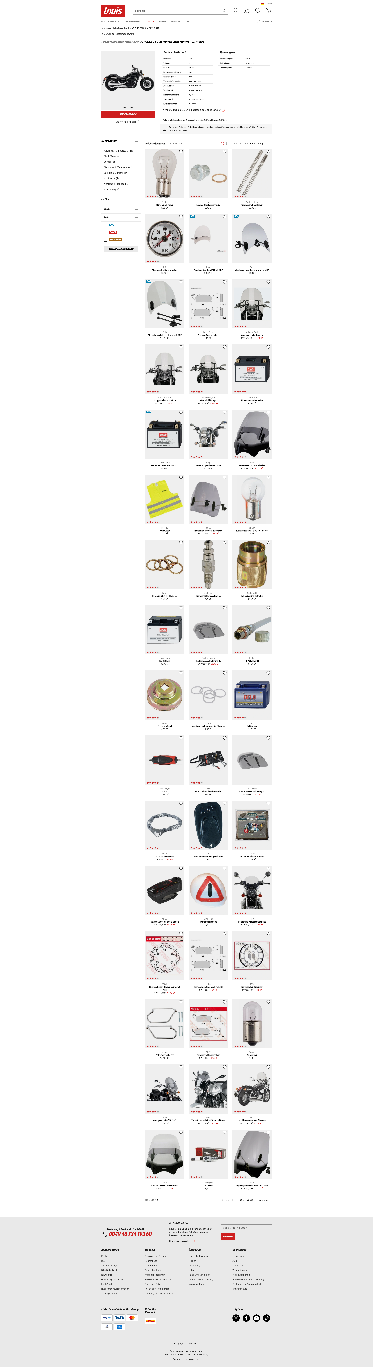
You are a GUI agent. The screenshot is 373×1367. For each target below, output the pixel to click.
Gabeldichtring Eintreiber (252, 596)
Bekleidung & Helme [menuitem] (110, 21)
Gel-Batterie (164, 661)
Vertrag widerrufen (110, 1293)
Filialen (192, 1260)
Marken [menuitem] (162, 21)
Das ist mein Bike (128, 114)
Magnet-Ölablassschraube (208, 205)
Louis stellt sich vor (199, 1256)
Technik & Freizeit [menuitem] (133, 21)
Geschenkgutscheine (112, 1279)
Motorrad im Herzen (155, 1274)
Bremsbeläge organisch (208, 335)
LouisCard (106, 1284)
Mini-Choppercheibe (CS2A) (208, 465)
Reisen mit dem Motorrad (158, 1279)
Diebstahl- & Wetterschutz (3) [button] (118, 167)
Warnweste (165, 531)
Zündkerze (208, 1185)
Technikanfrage (109, 1265)
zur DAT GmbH (222, 120)
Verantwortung (196, 1284)
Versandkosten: (171, 1355)
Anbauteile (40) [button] (111, 189)
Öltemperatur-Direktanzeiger (164, 270)
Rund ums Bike (152, 1284)
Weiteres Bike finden (126, 121)
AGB (234, 1260)
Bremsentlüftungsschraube (208, 596)
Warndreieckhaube (208, 922)
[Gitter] (222, 143)
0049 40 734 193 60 (130, 1234)
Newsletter (106, 1274)
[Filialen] (236, 11)
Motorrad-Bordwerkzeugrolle (208, 791)
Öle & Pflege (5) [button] (111, 156)
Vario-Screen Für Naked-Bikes (252, 465)
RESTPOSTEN (115, 239)
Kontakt (105, 1256)
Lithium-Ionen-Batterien (252, 400)
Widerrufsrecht (239, 1270)
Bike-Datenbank (109, 1270)
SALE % (113, 232)
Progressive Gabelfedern (252, 205)
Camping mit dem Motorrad (159, 1293)
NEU (112, 225)
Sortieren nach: (242, 143)
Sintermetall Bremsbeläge (208, 1055)
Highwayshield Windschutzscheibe (252, 1185)
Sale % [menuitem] (150, 21)
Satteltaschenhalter (165, 1055)
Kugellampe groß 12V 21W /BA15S (252, 531)
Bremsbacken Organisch (252, 987)
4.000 (164, 791)
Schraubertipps (153, 1270)
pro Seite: (174, 143)
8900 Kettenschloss (165, 856)
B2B (103, 1260)
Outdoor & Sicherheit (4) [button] (116, 172)
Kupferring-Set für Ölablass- (164, 596)
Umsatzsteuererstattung (201, 1279)
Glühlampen (252, 1055)
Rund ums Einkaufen (199, 1274)
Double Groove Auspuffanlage (252, 1120)
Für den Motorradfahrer (157, 1288)
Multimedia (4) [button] (111, 178)
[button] (266, 3)
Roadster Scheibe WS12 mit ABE (208, 270)
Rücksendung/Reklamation (115, 1288)
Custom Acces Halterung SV (208, 661)
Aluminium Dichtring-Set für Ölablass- (208, 726)
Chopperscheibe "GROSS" (164, 1120)
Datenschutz (238, 1265)
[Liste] (228, 143)
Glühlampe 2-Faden (164, 205)
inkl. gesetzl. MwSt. (187, 1351)
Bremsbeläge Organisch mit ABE (208, 987)
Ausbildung (194, 1265)
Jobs (191, 1270)
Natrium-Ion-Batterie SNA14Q (164, 465)
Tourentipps (151, 1260)
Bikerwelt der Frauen (155, 1256)
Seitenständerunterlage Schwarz (208, 856)
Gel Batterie (252, 726)
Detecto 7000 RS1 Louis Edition (165, 922)
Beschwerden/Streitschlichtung (248, 1279)
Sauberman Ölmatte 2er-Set (252, 856)
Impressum (238, 1256)
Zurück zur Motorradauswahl (119, 33)
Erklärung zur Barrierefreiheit (247, 1284)
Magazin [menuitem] (175, 21)
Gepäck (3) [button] (109, 161)
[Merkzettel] (258, 11)
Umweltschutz (239, 1288)
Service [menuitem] (188, 21)
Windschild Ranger (208, 400)
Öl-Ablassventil (252, 661)
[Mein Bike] (247, 11)
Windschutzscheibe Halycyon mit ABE (252, 270)
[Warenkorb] (269, 11)
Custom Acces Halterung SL (252, 791)
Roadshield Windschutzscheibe (208, 531)
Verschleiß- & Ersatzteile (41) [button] (118, 150)
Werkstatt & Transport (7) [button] (116, 184)
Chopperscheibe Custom (165, 400)
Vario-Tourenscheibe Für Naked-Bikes (208, 1120)
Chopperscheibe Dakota (252, 335)
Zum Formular (181, 130)
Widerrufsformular (241, 1274)
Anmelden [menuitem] (267, 21)
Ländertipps (151, 1265)
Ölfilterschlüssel (165, 726)
